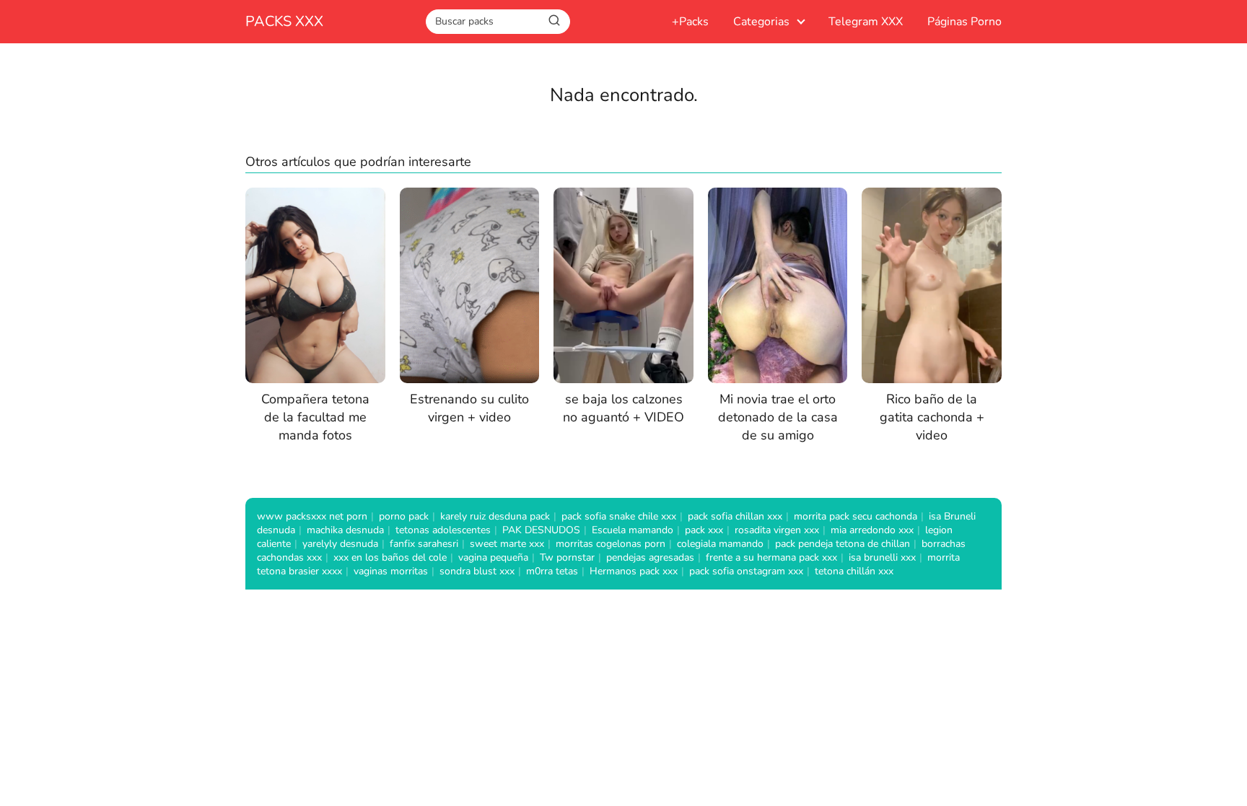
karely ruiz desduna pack (495, 516)
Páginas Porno (964, 22)
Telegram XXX (865, 22)
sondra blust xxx (477, 571)
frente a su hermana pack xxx (771, 557)
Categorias (761, 22)
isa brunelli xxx (882, 557)
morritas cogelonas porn (610, 544)
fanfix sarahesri (424, 544)
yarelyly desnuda (340, 544)
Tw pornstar (567, 557)
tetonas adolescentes (443, 530)
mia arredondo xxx (872, 530)
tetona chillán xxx (854, 571)
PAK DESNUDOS (541, 530)
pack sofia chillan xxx (735, 516)
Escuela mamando (632, 530)
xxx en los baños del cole (390, 557)
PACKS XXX (284, 21)
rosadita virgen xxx (777, 530)
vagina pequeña (493, 557)
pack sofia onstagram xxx (746, 571)
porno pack (404, 516)
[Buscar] (554, 20)
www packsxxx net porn (312, 516)
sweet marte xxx (507, 544)
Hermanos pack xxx (634, 571)
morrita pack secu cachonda (855, 516)
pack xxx (704, 530)
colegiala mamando (720, 544)
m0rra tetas (552, 571)
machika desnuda (345, 530)
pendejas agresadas (650, 557)
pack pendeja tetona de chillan (842, 544)
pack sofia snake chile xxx (618, 516)
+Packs (690, 22)
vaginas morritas (391, 571)
